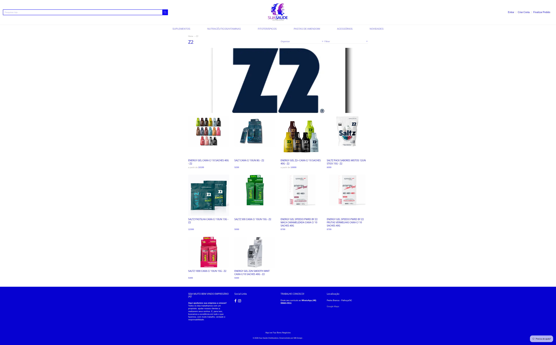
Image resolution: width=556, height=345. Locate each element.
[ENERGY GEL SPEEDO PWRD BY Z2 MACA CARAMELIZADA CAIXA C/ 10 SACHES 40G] (301, 190)
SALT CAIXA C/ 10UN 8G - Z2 (249, 160)
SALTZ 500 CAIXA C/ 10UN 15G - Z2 (252, 219)
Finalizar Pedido (541, 12)
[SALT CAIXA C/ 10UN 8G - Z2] (254, 131)
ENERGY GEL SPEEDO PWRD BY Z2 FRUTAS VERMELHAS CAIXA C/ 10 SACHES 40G (345, 222)
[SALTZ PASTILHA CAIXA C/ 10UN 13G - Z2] (208, 195)
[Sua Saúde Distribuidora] (278, 12)
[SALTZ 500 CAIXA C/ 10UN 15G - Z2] (254, 190)
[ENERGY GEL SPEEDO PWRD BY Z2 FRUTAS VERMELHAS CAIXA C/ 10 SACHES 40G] (347, 190)
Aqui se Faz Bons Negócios (278, 332)
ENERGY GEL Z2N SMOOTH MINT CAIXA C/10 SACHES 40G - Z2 (252, 272)
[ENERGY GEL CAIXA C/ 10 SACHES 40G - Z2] (208, 131)
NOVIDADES (377, 29)
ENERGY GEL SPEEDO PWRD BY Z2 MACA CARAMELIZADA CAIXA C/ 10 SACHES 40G (299, 222)
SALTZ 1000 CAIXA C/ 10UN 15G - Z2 (207, 271)
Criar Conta (524, 12)
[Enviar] (165, 12)
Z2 (197, 36)
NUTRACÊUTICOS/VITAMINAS (224, 29)
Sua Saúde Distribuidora (268, 338)
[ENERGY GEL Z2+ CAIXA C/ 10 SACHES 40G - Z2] (301, 136)
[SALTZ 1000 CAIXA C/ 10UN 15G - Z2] (208, 252)
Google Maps (333, 306)
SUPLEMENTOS (181, 29)
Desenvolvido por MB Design (291, 338)
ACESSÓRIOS (345, 29)
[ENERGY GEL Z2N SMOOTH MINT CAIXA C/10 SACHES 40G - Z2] (254, 252)
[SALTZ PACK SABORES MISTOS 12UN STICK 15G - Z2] (347, 131)
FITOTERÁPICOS (267, 29)
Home (190, 36)
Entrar (511, 12)
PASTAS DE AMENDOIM (307, 29)
